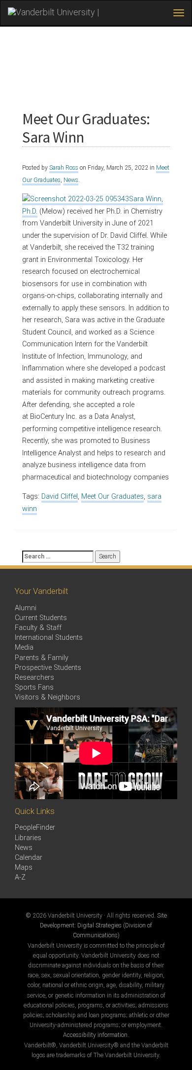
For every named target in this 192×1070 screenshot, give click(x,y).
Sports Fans (34, 687)
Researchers (34, 677)
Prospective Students (48, 668)
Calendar (28, 857)
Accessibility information (95, 1035)
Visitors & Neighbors (47, 697)
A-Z (20, 877)
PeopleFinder (35, 827)
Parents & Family (41, 658)
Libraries (28, 838)
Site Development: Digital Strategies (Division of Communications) (103, 925)
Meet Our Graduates (112, 496)
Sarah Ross (63, 167)
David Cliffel (59, 496)
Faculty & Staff (38, 628)
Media (24, 647)
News (71, 180)
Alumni (25, 608)
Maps (23, 867)
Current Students (41, 618)
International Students (49, 637)
